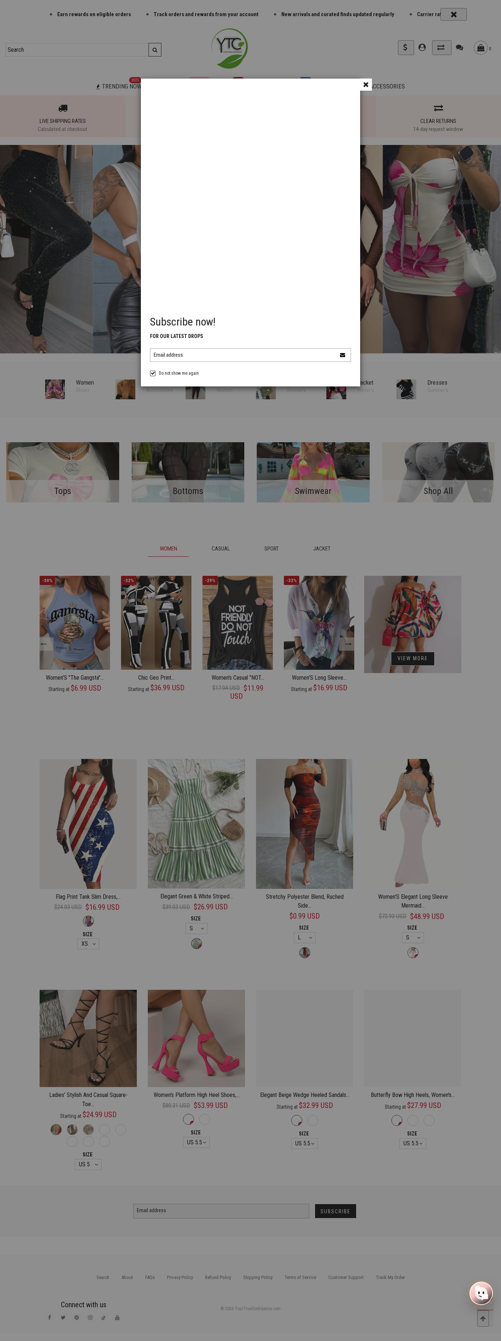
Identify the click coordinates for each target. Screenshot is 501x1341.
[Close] (366, 85)
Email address (168, 355)
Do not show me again (179, 373)
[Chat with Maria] (481, 1295)
